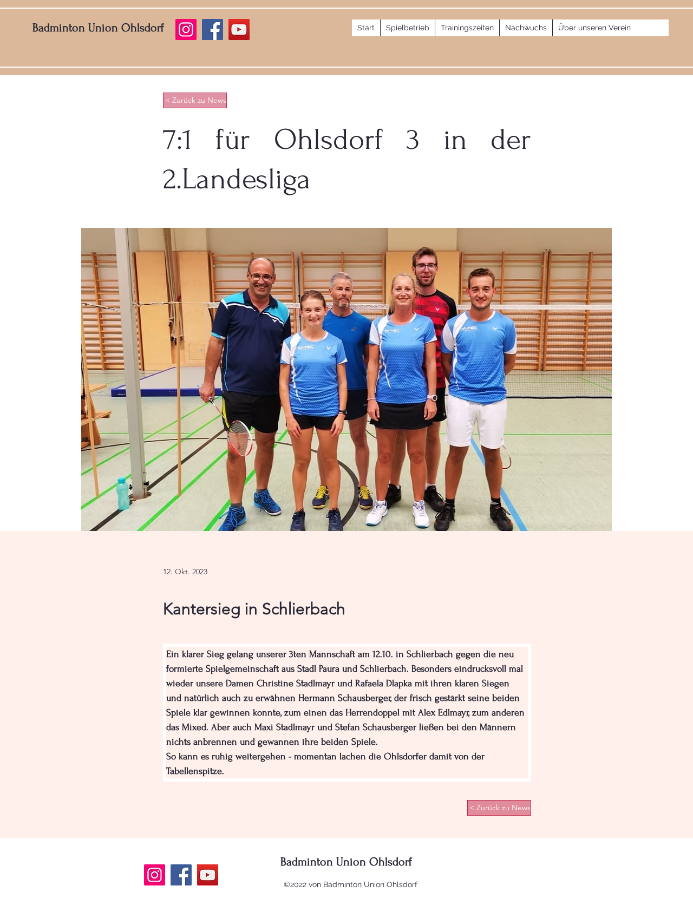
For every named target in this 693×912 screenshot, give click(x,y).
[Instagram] (154, 874)
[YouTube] (207, 874)
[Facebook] (181, 874)
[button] (407, 27)
